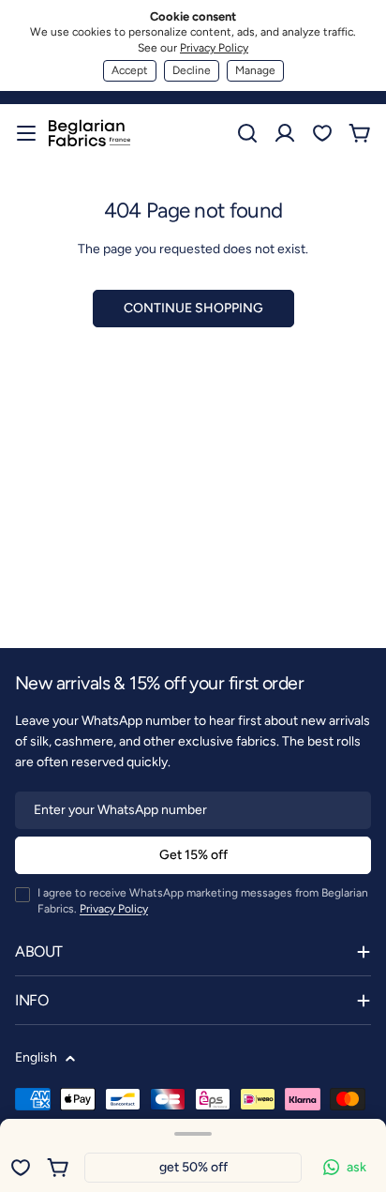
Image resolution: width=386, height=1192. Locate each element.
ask (356, 1167)
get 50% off (193, 1167)
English (36, 1057)
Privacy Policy (214, 47)
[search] (247, 133)
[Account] (285, 133)
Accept (129, 70)
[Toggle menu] (26, 133)
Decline (191, 70)
